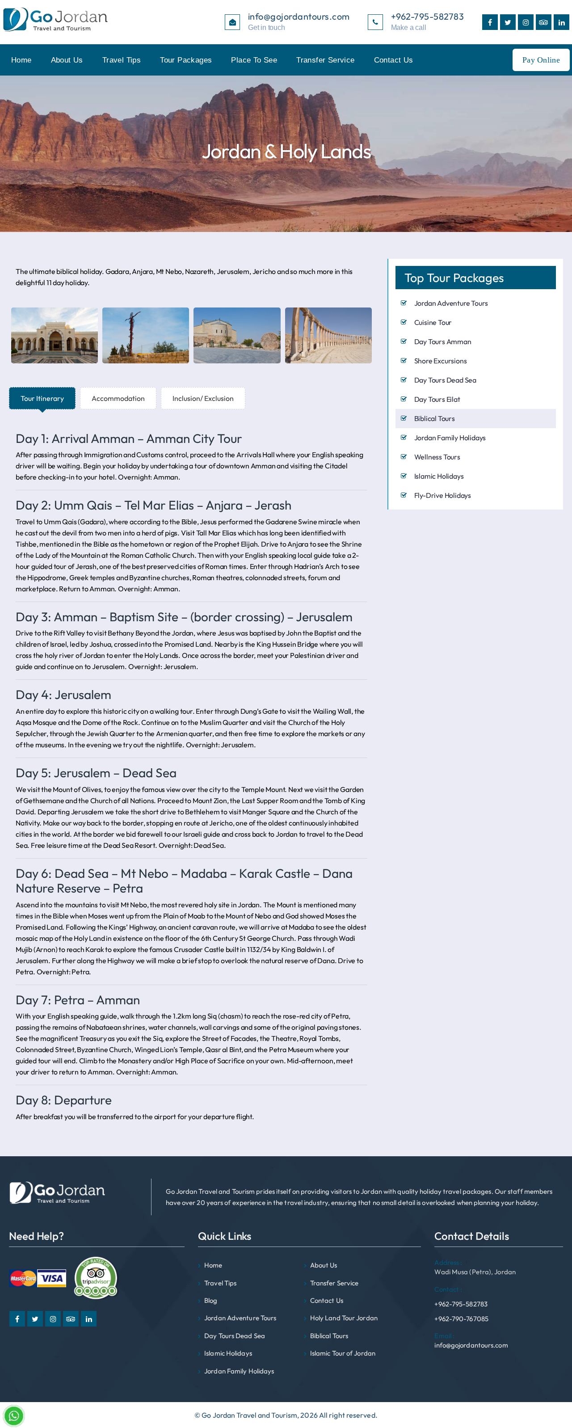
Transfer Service (325, 60)
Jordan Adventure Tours (451, 303)
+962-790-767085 (461, 1318)
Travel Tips (121, 60)
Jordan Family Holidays (450, 437)
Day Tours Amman (442, 341)
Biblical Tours (434, 418)
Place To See (254, 60)
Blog (210, 1300)
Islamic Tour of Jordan (342, 1353)
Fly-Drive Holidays (442, 495)
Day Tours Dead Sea (445, 379)
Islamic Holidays (439, 476)
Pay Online (541, 59)
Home (21, 60)
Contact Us (393, 60)
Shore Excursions (440, 360)
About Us (67, 60)
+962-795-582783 (461, 1296)
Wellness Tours (437, 456)
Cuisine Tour (433, 322)
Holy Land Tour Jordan (344, 1318)
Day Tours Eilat (437, 399)
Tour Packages (186, 60)
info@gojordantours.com (471, 1340)
